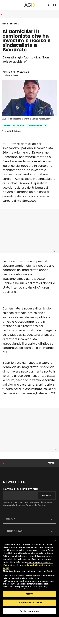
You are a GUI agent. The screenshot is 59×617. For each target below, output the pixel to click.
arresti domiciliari (37, 126)
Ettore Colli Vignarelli (15, 72)
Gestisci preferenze (29, 611)
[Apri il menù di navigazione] (4, 5)
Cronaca (14, 24)
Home (5, 24)
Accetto (29, 593)
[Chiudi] (55, 540)
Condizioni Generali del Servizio (30, 505)
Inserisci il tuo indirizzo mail (20, 489)
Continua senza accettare (29, 602)
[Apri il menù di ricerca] (47, 5)
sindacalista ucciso (14, 126)
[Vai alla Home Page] (29, 5)
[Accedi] (54, 5)
